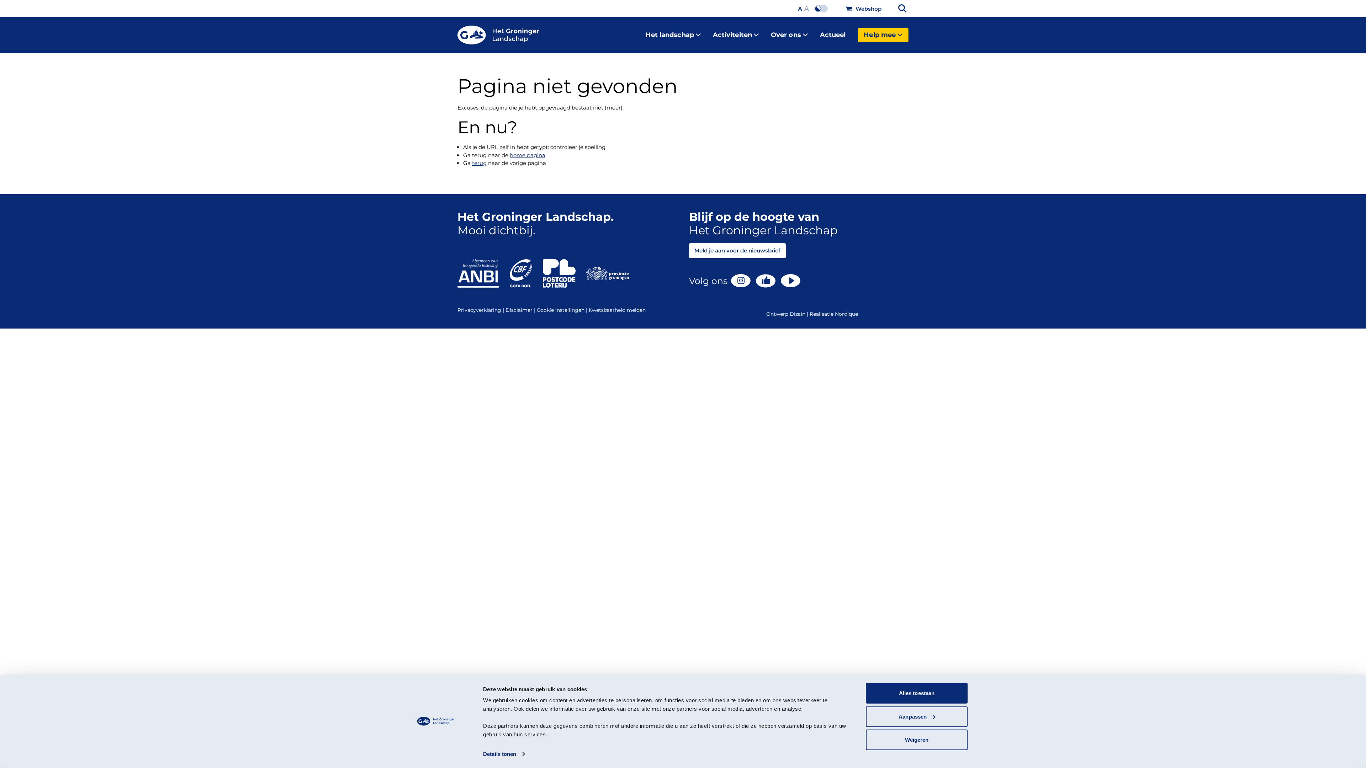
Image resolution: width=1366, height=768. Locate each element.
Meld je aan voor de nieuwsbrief (737, 250)
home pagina (527, 155)
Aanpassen (913, 716)
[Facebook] (765, 281)
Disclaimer (521, 310)
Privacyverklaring (481, 310)
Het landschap (669, 35)
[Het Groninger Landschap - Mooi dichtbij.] (498, 35)
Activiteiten (732, 35)
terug (479, 163)
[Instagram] (741, 280)
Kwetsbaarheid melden (617, 310)
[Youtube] (790, 280)
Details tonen (499, 754)
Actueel (833, 35)
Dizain (797, 314)
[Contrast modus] (822, 8)
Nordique (846, 314)
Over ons (786, 35)
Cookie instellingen (563, 310)
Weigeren (917, 740)
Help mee (880, 35)
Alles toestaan (917, 693)
